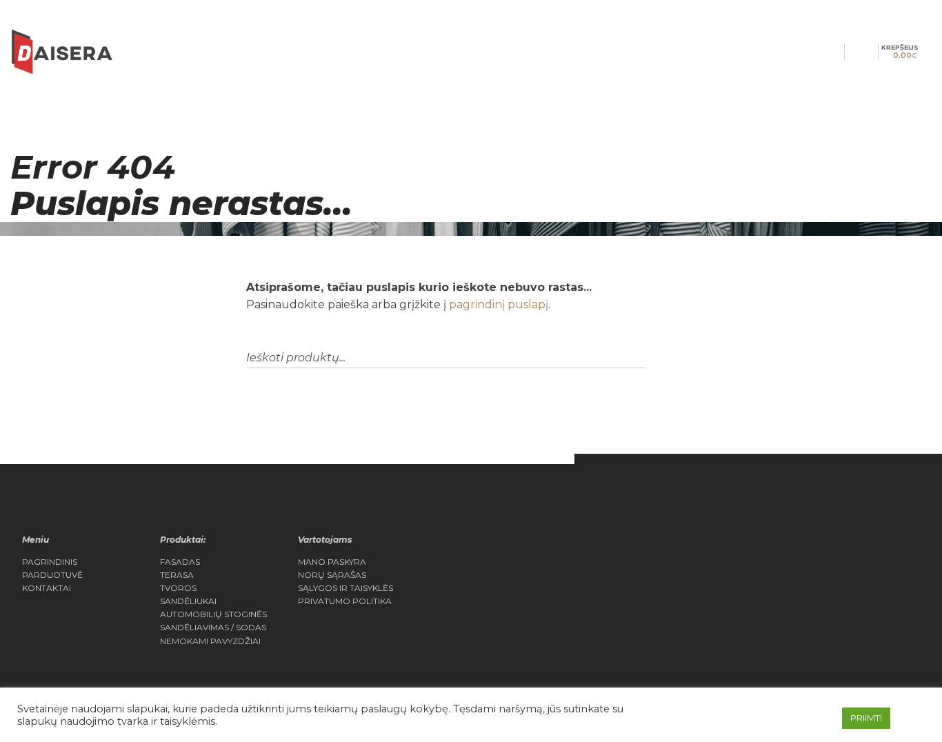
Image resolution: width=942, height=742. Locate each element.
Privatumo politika (345, 601)
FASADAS (180, 562)
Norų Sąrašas (332, 575)
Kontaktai (46, 588)
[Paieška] (836, 51)
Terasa (177, 575)
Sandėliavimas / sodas (213, 627)
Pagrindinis (49, 562)
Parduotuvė (52, 575)
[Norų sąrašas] (869, 51)
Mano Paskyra (332, 562)
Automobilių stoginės (213, 614)
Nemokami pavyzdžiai (210, 641)
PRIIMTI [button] (866, 717)
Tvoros (178, 588)
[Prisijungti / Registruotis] (853, 51)
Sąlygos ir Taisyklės (345, 588)
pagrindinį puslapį (498, 304)
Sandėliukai (188, 601)
